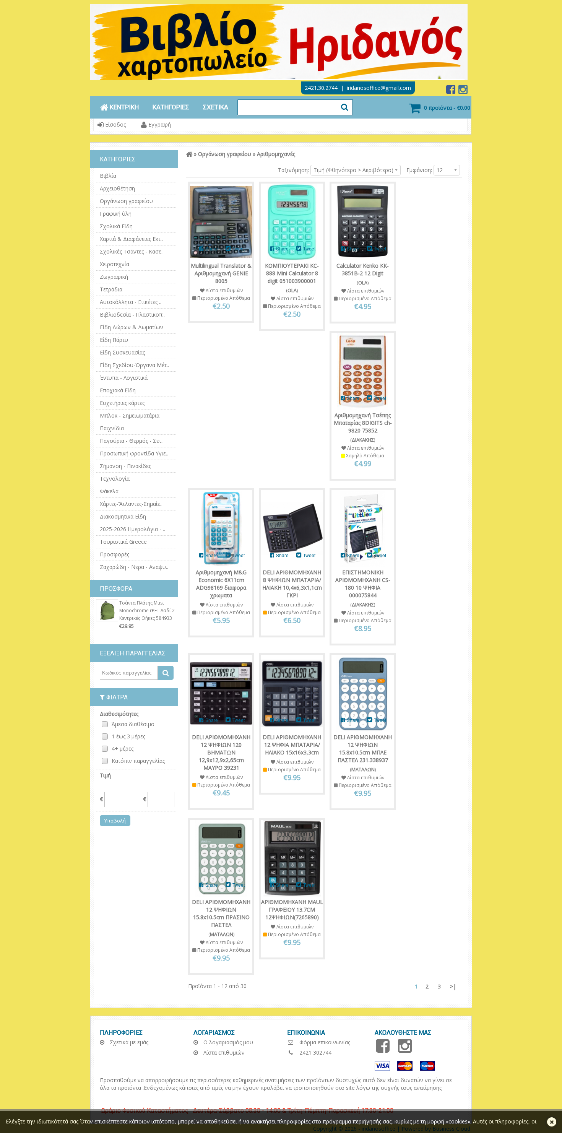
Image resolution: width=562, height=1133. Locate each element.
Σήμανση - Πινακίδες (125, 466)
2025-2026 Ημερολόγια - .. (132, 529)
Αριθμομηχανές (276, 154)
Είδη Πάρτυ (114, 339)
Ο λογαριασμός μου (227, 1042)
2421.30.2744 (321, 87)
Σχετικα (215, 107)
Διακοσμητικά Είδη (123, 516)
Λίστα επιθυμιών (223, 1052)
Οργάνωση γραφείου (126, 201)
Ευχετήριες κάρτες (122, 402)
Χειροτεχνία (114, 264)
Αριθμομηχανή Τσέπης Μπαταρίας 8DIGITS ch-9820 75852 (363, 422)
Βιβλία (108, 175)
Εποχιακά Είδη (118, 390)
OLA (292, 290)
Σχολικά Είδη (116, 226)
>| (453, 986)
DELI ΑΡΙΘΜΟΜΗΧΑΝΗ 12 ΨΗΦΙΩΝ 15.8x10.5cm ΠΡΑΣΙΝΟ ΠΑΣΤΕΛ (221, 913)
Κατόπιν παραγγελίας (138, 760)
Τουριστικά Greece (123, 541)
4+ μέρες (122, 748)
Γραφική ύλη (116, 213)
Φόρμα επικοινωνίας (324, 1042)
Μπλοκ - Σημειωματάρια (129, 415)
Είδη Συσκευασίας (122, 352)
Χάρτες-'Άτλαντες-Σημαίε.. (131, 503)
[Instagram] (463, 91)
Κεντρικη (123, 107)
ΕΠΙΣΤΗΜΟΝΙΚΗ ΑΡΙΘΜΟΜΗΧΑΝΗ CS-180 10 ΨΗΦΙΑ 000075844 (362, 584)
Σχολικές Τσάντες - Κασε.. (132, 251)
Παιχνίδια (112, 428)
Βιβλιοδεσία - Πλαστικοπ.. (132, 314)
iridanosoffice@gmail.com (379, 87)
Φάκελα (109, 491)
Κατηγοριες (171, 107)
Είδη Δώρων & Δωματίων (131, 327)
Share (211, 248)
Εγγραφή (159, 124)
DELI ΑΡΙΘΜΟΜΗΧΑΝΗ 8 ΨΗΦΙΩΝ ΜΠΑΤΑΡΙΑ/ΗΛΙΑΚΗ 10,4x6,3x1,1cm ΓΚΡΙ (292, 584)
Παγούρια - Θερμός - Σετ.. (132, 440)
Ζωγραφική (114, 276)
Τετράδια (111, 289)
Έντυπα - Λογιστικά (124, 377)
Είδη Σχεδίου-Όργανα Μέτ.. (134, 365)
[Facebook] (451, 91)
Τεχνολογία (115, 478)
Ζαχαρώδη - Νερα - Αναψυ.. (134, 567)
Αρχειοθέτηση (117, 188)
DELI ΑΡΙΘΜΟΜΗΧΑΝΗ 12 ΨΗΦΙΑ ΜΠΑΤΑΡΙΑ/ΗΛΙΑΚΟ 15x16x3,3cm (292, 744)
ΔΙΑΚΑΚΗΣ (363, 440)
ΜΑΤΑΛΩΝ (363, 769)
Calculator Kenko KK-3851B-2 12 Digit (362, 269)
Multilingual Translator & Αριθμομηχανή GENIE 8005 (221, 273)
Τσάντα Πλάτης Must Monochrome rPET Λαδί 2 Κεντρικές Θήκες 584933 (147, 610)
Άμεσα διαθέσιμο (133, 724)
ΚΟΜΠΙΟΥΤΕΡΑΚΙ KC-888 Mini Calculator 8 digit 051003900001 (292, 273)
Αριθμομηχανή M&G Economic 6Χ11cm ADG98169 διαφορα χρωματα (221, 584)
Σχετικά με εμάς (128, 1042)
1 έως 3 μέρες (128, 736)
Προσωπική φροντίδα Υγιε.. (134, 453)
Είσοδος (115, 124)
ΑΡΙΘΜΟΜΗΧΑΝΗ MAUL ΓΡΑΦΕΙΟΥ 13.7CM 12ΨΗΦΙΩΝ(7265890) (292, 909)
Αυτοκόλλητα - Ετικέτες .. (130, 302)
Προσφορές (114, 554)
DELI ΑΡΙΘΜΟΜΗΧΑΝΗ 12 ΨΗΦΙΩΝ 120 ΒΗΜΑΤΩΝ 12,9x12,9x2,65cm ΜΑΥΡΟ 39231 (221, 752)
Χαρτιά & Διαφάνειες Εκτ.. (131, 238)
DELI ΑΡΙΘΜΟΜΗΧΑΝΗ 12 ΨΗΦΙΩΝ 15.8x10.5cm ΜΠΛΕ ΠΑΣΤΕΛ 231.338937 (362, 748)
